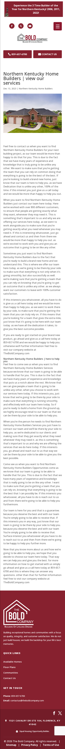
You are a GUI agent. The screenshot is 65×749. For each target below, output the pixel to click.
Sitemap (11, 745)
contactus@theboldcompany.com (27, 700)
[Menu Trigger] (58, 26)
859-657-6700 (17, 54)
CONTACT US (47, 54)
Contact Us (9, 678)
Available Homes (12, 661)
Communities (10, 672)
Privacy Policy (29, 745)
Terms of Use (51, 745)
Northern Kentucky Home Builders (36, 88)
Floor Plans (9, 667)
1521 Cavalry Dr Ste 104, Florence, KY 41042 (34, 722)
